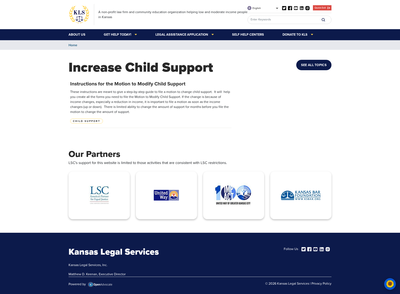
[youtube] (296, 7)
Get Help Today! (117, 35)
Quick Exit (320, 8)
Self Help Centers (248, 35)
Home (73, 45)
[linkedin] (302, 7)
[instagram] (307, 7)
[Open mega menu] (134, 34)
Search (323, 19)
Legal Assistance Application (181, 35)
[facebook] (290, 7)
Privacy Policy (321, 283)
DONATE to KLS (295, 35)
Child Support (86, 121)
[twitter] (284, 7)
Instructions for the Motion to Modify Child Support (127, 84)
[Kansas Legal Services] (81, 14)
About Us (77, 35)
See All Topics (314, 65)
